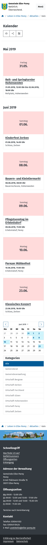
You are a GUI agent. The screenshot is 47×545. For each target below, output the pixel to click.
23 (40, 346)
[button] (13, 33)
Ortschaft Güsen (12, 395)
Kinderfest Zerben (17, 138)
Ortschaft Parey (12, 406)
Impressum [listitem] (8, 541)
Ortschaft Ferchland (14, 390)
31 (28, 333)
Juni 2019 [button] (23, 324)
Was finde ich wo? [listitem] (11, 453)
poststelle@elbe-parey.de (22, 528)
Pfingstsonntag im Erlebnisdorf (16, 221)
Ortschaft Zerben (13, 411)
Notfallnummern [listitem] (11, 456)
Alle (7, 363)
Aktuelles (34, 16)
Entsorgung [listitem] (8, 462)
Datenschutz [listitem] (22, 541)
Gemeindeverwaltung (15, 374)
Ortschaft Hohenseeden (16, 401)
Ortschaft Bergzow (13, 379)
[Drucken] (6, 33)
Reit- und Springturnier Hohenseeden (20, 81)
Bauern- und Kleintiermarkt (23, 178)
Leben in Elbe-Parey (17, 16)
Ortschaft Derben (13, 385)
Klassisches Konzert (18, 304)
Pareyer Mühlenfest (17, 263)
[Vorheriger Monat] (5, 324)
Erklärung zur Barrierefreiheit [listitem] (17, 538)
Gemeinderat (11, 369)
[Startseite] (3, 16)
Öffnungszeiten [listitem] (10, 459)
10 (5, 342)
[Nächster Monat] (41, 324)
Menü (40, 6)
